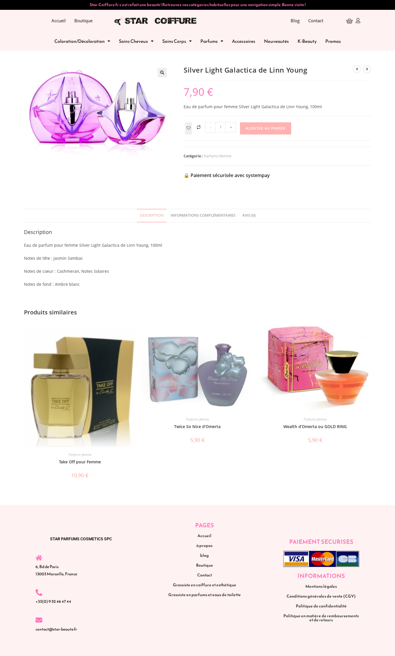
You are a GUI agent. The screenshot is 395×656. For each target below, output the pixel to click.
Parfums (209, 41)
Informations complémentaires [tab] (203, 215)
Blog (295, 20)
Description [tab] (152, 215)
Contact (315, 20)
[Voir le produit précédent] (357, 69)
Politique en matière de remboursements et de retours (321, 618)
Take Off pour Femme (80, 462)
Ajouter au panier (265, 128)
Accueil (58, 20)
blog (204, 555)
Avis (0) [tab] (249, 215)
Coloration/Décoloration (79, 41)
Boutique (83, 20)
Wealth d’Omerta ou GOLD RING (315, 426)
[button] (82, 41)
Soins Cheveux (133, 41)
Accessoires (243, 41)
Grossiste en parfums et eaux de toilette (204, 595)
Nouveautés (276, 41)
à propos (204, 546)
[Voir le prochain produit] (367, 69)
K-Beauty (307, 41)
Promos (333, 41)
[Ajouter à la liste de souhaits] (188, 128)
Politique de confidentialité (321, 606)
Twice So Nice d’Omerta (197, 426)
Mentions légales (321, 586)
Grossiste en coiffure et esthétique (204, 585)
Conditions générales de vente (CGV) (321, 596)
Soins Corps (174, 41)
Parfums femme (217, 156)
